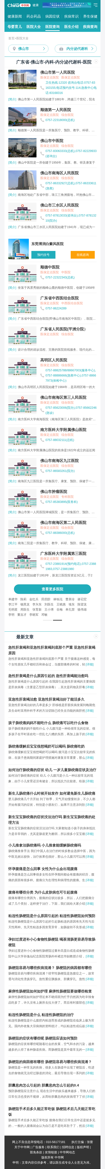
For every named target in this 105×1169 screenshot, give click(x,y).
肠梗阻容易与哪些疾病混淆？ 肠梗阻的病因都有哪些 (50, 968)
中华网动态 (67, 1152)
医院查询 (52, 27)
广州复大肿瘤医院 (45, 599)
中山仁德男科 (69, 604)
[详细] (90, 664)
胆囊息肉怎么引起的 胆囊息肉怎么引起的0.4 (43, 1085)
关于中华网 (22, 1147)
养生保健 (90, 16)
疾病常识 (71, 16)
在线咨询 (83, 254)
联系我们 (53, 1147)
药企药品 (34, 16)
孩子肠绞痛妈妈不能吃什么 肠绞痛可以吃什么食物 (48, 723)
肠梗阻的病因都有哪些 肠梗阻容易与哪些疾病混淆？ (50, 1062)
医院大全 (34, 27)
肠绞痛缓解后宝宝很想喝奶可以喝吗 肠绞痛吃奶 (46, 746)
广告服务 (38, 1147)
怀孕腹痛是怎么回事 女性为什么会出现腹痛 (42, 869)
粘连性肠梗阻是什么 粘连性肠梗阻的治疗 (41, 1015)
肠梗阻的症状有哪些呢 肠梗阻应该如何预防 (42, 1038)
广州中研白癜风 (19, 599)
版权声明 (83, 1147)
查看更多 (52, 589)
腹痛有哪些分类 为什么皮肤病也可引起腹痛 (42, 892)
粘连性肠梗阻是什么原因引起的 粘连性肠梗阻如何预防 (51, 916)
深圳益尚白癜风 (71, 599)
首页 (11, 38)
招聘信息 (68, 1147)
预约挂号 (43, 254)
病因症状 (52, 16)
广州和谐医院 (48, 604)
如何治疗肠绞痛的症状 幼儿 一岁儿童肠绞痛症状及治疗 (52, 770)
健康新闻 (15, 16)
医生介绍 (71, 27)
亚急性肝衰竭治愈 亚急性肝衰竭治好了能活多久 (46, 699)
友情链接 (51, 1152)
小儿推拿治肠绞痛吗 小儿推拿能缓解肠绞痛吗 (44, 845)
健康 (36, 5)
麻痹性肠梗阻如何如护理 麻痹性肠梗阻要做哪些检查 (50, 991)
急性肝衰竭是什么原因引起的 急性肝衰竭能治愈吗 (48, 676)
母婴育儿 (15, 27)
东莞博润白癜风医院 (22, 604)
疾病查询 (90, 27)
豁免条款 (36, 1152)
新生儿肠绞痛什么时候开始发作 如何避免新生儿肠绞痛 (51, 793)
